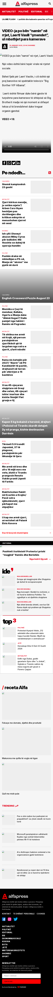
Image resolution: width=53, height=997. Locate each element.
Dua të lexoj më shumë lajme (15, 533)
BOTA (5, 944)
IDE (46, 11)
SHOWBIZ (6, 953)
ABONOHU (8, 982)
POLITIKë (23, 11)
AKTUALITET (9, 11)
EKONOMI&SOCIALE (11, 938)
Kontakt (6, 914)
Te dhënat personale (23, 914)
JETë (4, 947)
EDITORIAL (36, 11)
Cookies (41, 914)
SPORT (5, 956)
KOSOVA (6, 941)
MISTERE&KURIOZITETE (13, 950)
